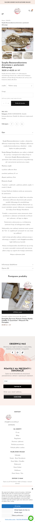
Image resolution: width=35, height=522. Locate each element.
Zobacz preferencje (17, 515)
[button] (32, 489)
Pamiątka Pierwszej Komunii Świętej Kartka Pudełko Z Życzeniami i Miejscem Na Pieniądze (17, 320)
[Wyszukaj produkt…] (29, 10)
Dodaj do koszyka (20, 103)
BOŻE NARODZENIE (14, 114)
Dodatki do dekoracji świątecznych (23, 116)
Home (3, 20)
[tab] (17, 132)
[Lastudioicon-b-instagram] (17, 352)
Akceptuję (17, 506)
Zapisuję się (17, 386)
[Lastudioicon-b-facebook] (12, 352)
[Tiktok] (22, 352)
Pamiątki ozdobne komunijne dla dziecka (14, 316)
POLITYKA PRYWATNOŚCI (22, 519)
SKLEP (8, 20)
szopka (4, 85)
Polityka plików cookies (10, 519)
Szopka (4, 118)
